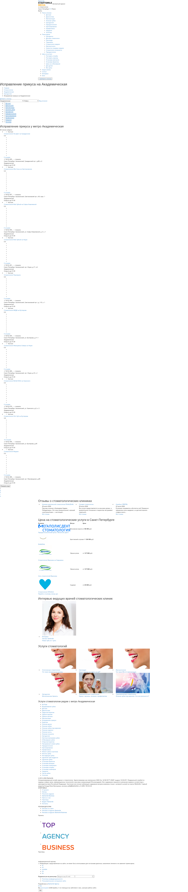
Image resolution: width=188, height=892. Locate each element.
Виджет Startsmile (47, 802)
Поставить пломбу (52, 56)
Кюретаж (45, 722)
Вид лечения (43, 101)
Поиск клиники (46, 13)
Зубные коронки (47, 714)
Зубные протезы (47, 716)
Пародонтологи (51, 52)
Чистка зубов (46, 773)
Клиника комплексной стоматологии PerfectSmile (58, 504)
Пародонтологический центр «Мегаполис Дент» (53, 532)
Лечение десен (47, 724)
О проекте (45, 790)
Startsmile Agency (53, 884)
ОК (40, 890)
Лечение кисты (47, 732)
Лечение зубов (50, 21)
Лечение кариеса (47, 730)
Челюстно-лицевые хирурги (55, 48)
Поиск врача (46, 34)
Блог (43, 75)
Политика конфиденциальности (52, 879)
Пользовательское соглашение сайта (54, 881)
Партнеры (45, 800)
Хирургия (49, 30)
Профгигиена (50, 28)
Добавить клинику (5, 99)
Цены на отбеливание (53, 64)
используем (44, 888)
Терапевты (49, 42)
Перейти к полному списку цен (48, 594)
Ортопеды (49, 40)
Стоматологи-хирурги (53, 44)
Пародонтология (51, 24)
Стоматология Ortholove (46, 592)
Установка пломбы (48, 767)
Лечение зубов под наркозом (51, 728)
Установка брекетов (52, 62)
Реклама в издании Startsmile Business (54, 812)
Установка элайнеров (49, 769)
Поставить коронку (52, 58)
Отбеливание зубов (48, 740)
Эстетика (49, 32)
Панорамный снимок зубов (50, 744)
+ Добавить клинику (45, 79)
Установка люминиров (49, 765)
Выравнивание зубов (49, 706)
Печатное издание (48, 794)
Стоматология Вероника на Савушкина (50, 560)
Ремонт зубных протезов (50, 752)
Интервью (45, 74)
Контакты (45, 804)
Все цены (49, 68)
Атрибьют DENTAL (122, 504)
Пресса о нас (46, 798)
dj (42, 865)
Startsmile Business (48, 796)
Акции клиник (46, 70)
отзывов (7, 157)
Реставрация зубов (48, 755)
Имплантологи (50, 46)
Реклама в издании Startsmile (51, 810)
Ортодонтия (50, 23)
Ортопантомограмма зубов (51, 738)
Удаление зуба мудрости (50, 757)
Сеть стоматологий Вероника (47, 576)
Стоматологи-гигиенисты (54, 50)
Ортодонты (49, 36)
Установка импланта (52, 60)
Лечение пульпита (48, 734)
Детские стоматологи (53, 38)
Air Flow (44, 704)
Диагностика (50, 17)
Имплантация (50, 19)
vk (42, 867)
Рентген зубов (46, 754)
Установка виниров (48, 763)
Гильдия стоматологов (86, 504)
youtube (44, 869)
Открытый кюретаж (48, 742)
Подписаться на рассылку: (47, 876)
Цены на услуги (47, 54)
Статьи (44, 72)
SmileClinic (41, 544)
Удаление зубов (47, 759)
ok (43, 871)
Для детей (49, 66)
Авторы (44, 792)
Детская (48, 15)
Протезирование (51, 26)
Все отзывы (45, 514)
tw (42, 873)
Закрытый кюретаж (48, 712)
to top (40, 886)
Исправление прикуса (49, 720)
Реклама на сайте (48, 808)
